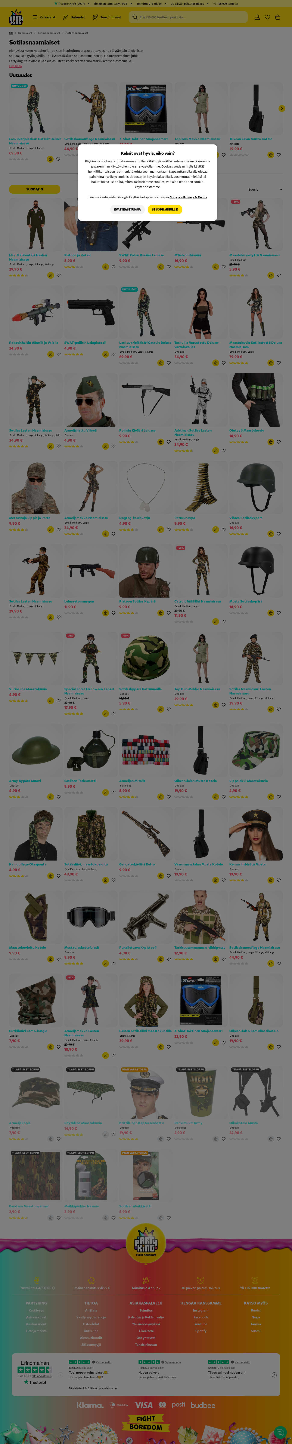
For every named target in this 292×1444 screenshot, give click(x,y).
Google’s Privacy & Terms (188, 197)
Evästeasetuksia (127, 210)
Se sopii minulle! (165, 210)
